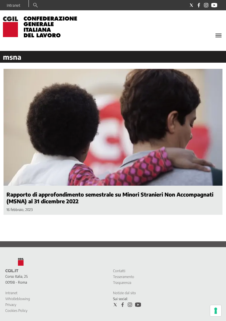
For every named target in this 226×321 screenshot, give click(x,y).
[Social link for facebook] (199, 5)
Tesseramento (123, 277)
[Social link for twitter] (191, 5)
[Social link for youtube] (214, 5)
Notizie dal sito (124, 293)
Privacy (10, 304)
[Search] (35, 5)
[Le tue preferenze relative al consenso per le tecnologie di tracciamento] (215, 310)
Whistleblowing (17, 299)
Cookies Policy (16, 310)
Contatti (119, 271)
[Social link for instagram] (206, 5)
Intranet (13, 5)
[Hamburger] (218, 35)
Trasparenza (122, 282)
